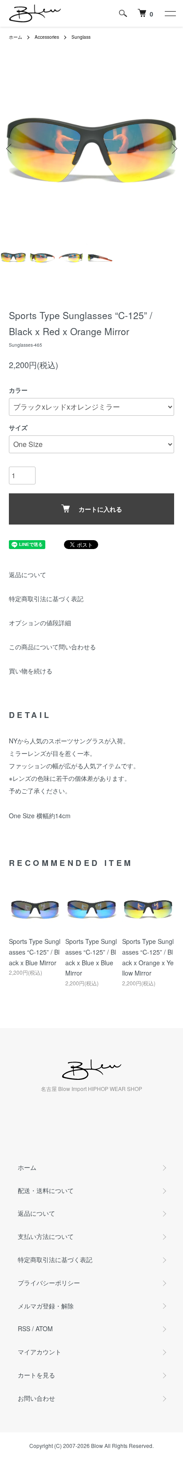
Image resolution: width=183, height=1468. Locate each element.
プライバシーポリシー (49, 1282)
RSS (24, 1328)
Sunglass (81, 37)
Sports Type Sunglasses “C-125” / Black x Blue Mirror (34, 952)
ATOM (44, 1328)
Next (173, 149)
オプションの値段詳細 (40, 622)
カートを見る (36, 1374)
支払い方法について (46, 1236)
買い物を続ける (30, 670)
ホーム (15, 37)
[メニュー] (169, 13)
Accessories (47, 37)
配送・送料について (46, 1190)
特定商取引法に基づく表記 (46, 598)
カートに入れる (100, 508)
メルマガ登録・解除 (46, 1305)
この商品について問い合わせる (52, 646)
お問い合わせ (36, 1398)
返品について (27, 574)
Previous (10, 149)
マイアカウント (39, 1351)
